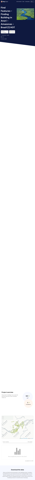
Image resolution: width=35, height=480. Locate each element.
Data (23, 1)
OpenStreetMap (25, 438)
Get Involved (19, 1)
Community (27, 1)
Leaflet (22, 438)
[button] (3, 417)
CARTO (32, 438)
